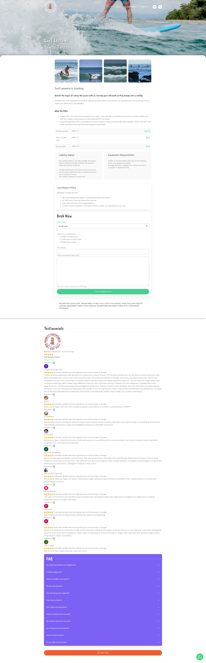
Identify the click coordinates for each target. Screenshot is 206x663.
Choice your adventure (66, 234)
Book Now (105, 653)
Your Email (61, 248)
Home (118, 7)
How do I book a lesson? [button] (55, 635)
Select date (61, 222)
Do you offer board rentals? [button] (56, 642)
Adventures (130, 7)
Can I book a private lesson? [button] (56, 607)
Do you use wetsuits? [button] (54, 586)
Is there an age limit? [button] (54, 572)
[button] (66, 71)
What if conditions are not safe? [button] (58, 614)
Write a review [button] (49, 360)
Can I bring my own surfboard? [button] (57, 628)
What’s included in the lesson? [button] (57, 579)
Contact (144, 7)
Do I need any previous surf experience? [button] (61, 565)
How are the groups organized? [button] (58, 593)
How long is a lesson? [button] (54, 600)
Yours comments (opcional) (68, 255)
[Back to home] (50, 7)
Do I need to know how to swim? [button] (58, 621)
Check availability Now (103, 292)
